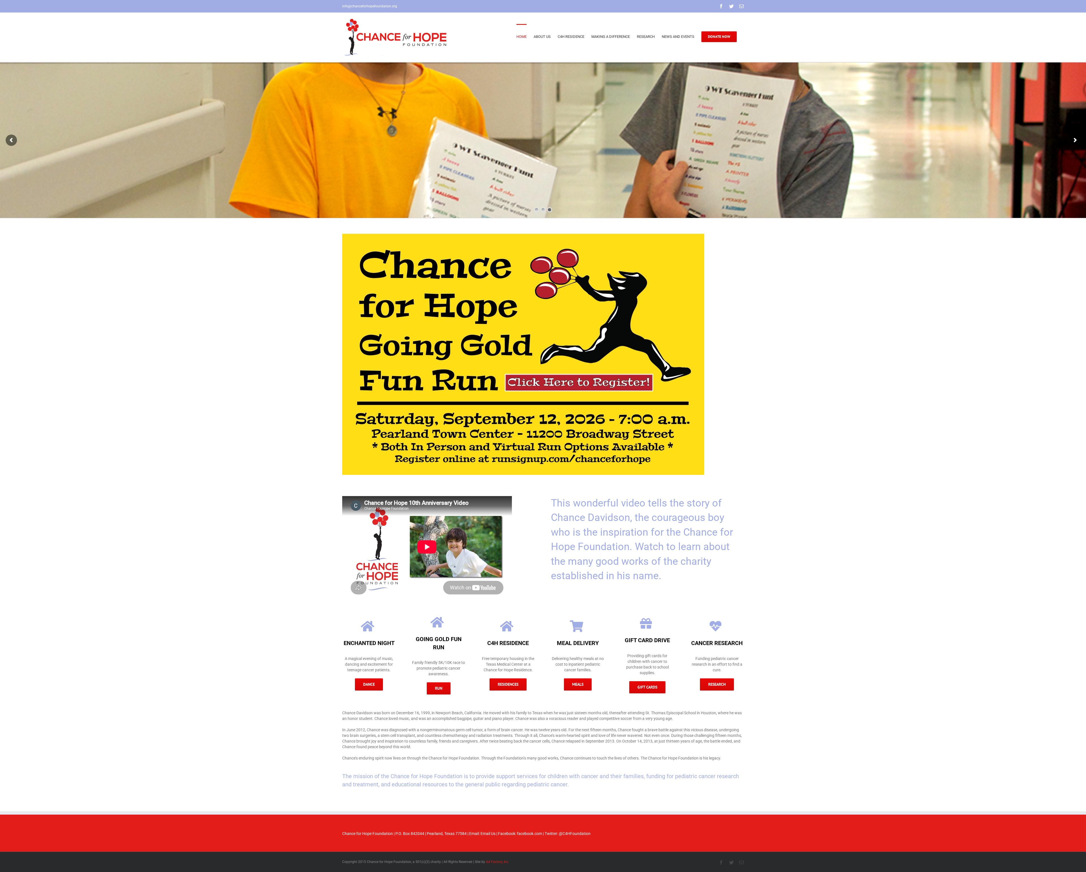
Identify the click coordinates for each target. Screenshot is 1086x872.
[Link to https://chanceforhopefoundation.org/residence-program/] (367, 626)
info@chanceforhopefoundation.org (369, 6)
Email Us (487, 833)
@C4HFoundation (575, 833)
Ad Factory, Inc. (497, 862)
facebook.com (529, 833)
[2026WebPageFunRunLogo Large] (523, 235)
